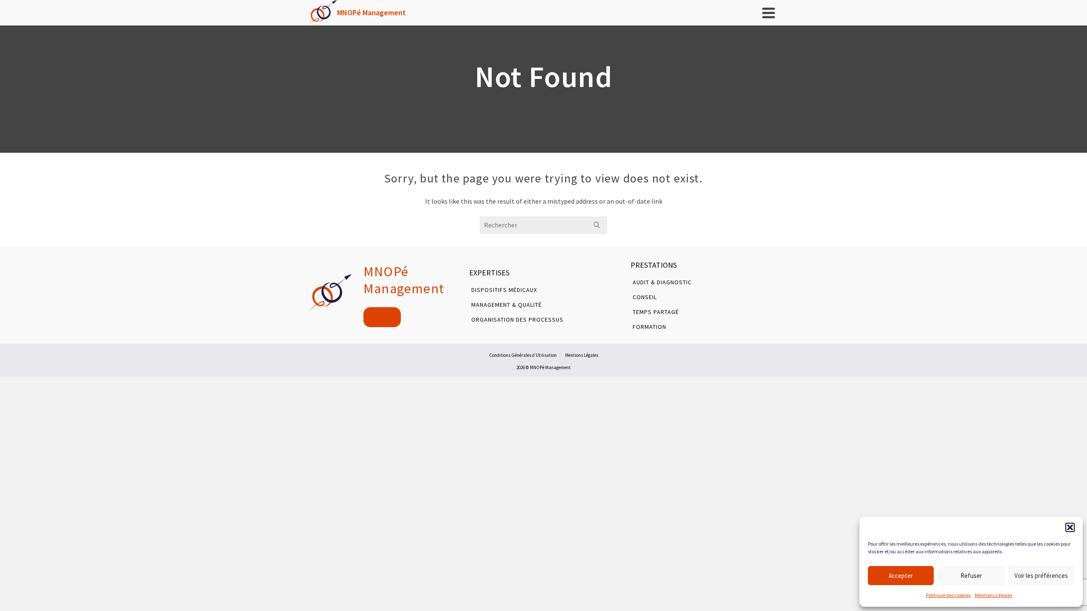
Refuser (971, 576)
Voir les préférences (1041, 576)
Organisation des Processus (517, 319)
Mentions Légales (993, 595)
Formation (649, 327)
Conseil (645, 297)
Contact (382, 317)
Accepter (901, 576)
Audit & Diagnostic (662, 282)
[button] (1070, 527)
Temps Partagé (656, 312)
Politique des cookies (948, 595)
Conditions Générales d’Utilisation (523, 355)
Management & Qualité (506, 304)
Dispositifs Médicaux (504, 290)
